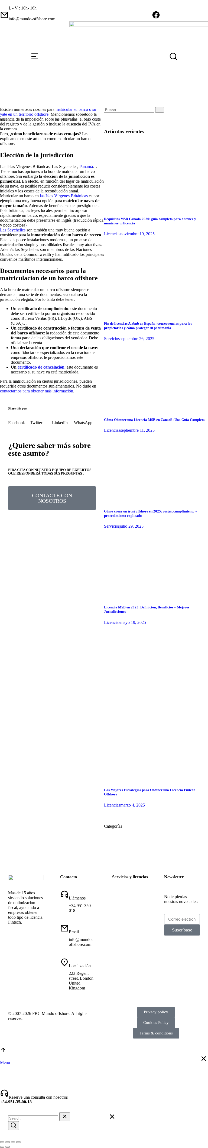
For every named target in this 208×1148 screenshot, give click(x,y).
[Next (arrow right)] (7, 1147)
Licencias (112, 233)
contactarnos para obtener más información (36, 391)
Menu (5, 1062)
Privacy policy (156, 1012)
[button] (19, 420)
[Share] (7, 1142)
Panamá (86, 166)
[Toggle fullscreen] (13, 1142)
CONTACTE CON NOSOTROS (52, 498)
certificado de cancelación (41, 367)
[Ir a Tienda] (3, 1051)
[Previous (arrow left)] (2, 1147)
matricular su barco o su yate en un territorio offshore (48, 112)
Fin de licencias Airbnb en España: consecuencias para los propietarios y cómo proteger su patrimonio (148, 325)
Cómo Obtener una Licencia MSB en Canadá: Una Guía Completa (154, 420)
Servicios (112, 338)
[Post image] (156, 208)
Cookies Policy (156, 1022)
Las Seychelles (12, 230)
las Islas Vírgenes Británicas (63, 196)
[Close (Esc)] (2, 1142)
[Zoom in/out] (18, 1142)
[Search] (159, 110)
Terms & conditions (156, 1033)
